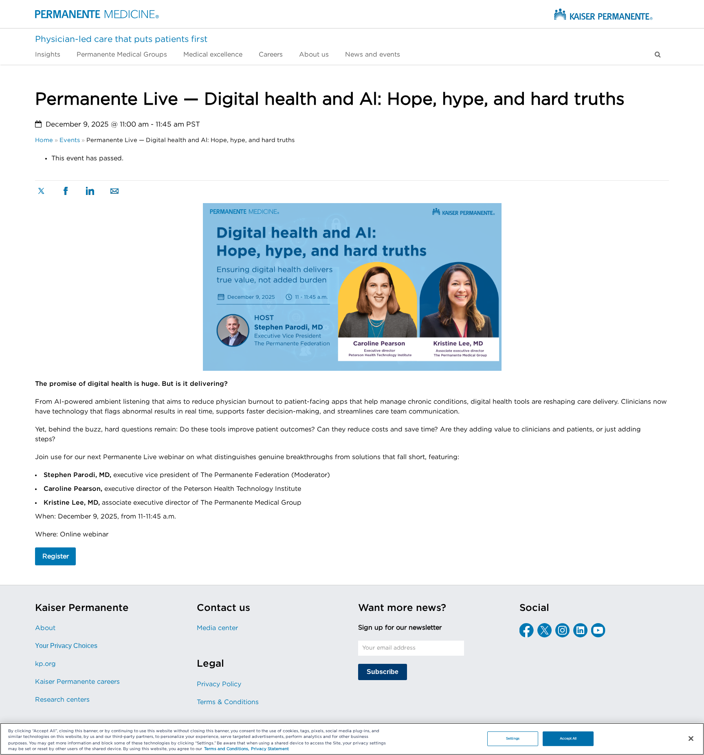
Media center (217, 628)
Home (44, 140)
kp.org (45, 664)
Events (69, 140)
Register (55, 556)
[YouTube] (598, 630)
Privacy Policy (219, 684)
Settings (512, 738)
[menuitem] (51, 54)
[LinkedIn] (90, 192)
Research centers (62, 699)
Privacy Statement (270, 749)
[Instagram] (562, 630)
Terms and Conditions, (226, 749)
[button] (658, 54)
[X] (41, 192)
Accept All (568, 738)
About (45, 628)
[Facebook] (65, 192)
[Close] (691, 738)
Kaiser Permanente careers (77, 681)
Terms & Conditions (228, 702)
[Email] (114, 192)
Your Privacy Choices (66, 645)
